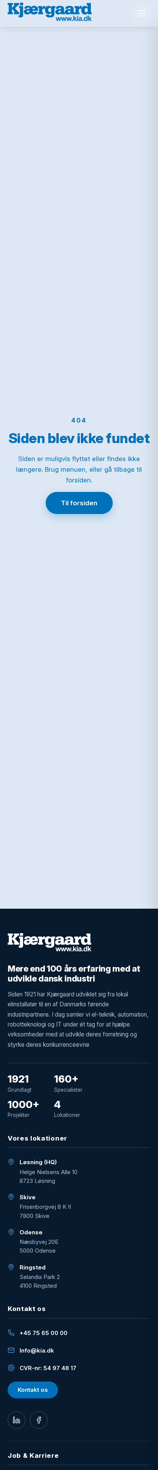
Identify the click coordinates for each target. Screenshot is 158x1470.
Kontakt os (33, 1389)
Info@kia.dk (37, 1350)
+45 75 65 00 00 (43, 1333)
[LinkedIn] (16, 1420)
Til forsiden (79, 503)
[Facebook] (39, 1420)
